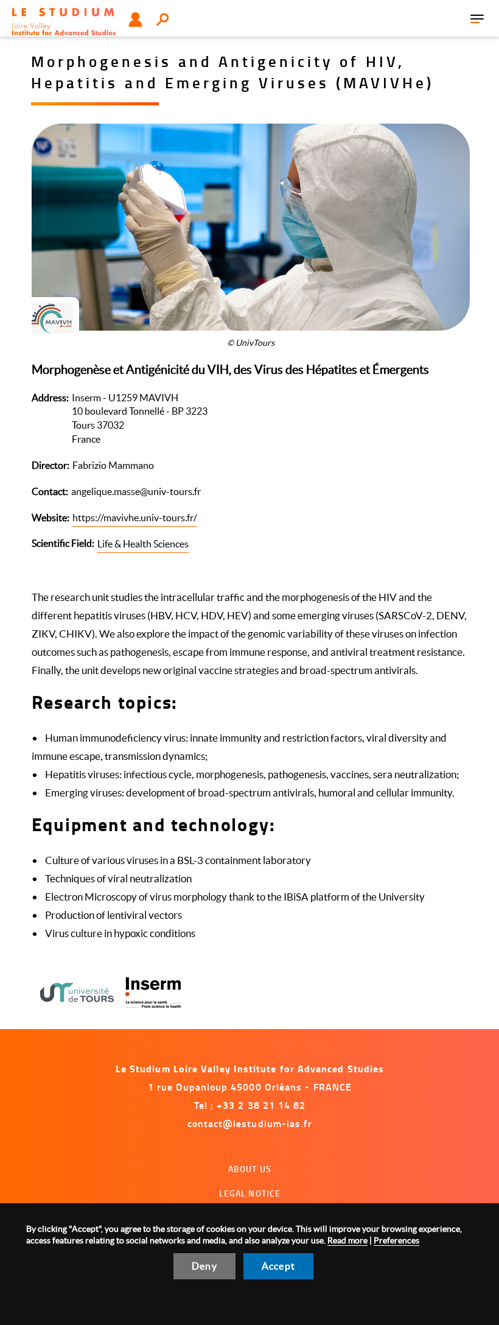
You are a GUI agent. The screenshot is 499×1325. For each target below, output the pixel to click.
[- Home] (64, 21)
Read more (347, 1240)
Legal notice (250, 1193)
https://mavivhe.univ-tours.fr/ (134, 517)
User (135, 19)
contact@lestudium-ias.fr (250, 1123)
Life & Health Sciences (143, 543)
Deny (204, 1265)
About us (249, 1169)
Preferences (396, 1240)
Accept (278, 1265)
